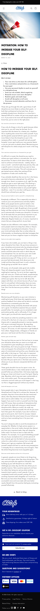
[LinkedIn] (15, 608)
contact (16, 571)
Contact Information (19, 603)
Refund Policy (6, 603)
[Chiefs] (9, 503)
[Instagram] (12, 608)
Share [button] (5, 63)
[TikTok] (21, 608)
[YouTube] (24, 608)
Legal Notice (16, 599)
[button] (4, 8)
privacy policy (27, 544)
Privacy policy (6, 599)
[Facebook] (18, 608)
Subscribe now (20, 548)
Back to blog (21, 492)
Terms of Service (27, 599)
